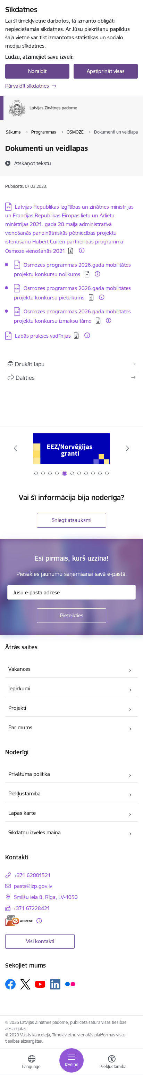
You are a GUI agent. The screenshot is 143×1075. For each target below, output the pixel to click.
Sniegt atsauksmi (71, 520)
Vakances (19, 669)
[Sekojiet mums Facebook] (10, 984)
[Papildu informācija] (81, 250)
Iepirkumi (19, 688)
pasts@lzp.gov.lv (33, 886)
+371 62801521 (32, 875)
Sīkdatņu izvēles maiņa (34, 832)
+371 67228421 (31, 908)
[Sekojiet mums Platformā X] (25, 984)
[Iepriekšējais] (15, 448)
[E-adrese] (19, 920)
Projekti (17, 708)
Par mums (20, 727)
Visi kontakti (40, 941)
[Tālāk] (127, 448)
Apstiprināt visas (106, 71)
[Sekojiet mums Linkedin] (55, 984)
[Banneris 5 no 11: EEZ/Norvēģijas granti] (71, 448)
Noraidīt (37, 71)
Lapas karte (22, 813)
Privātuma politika (29, 774)
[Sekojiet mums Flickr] (70, 984)
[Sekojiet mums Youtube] (40, 984)
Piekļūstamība (24, 793)
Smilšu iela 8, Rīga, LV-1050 (46, 897)
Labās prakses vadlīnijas (43, 335)
